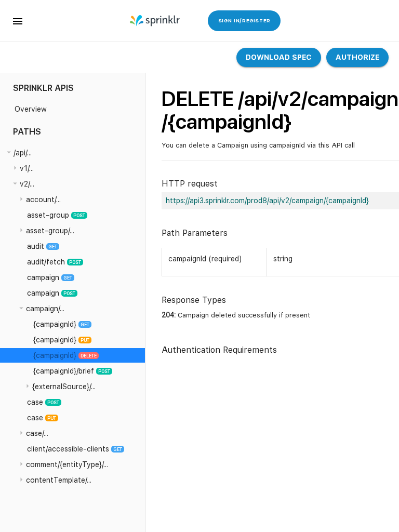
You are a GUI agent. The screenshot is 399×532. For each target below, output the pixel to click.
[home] (155, 20)
